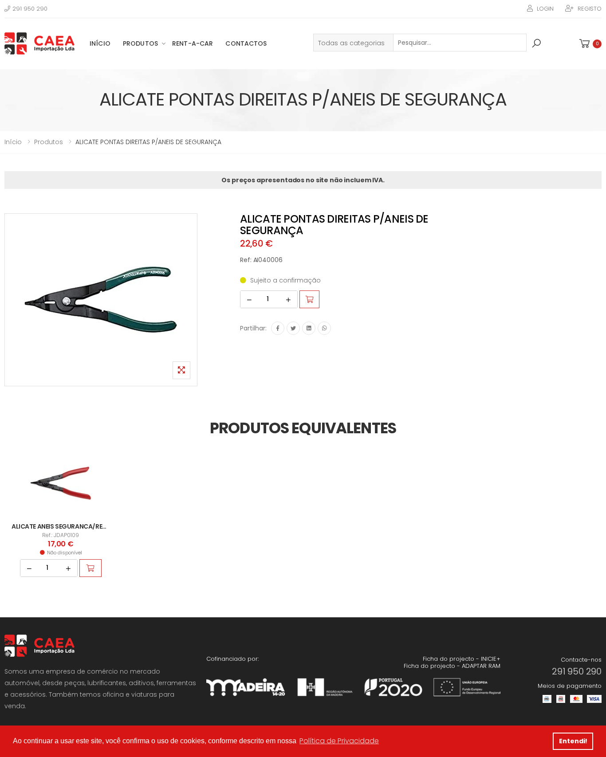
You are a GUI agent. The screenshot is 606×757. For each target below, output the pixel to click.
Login (545, 8)
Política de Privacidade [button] (339, 741)
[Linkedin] (308, 328)
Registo (590, 8)
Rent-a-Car (192, 43)
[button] (590, 43)
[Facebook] (277, 328)
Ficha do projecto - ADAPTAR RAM (452, 666)
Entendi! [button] (573, 741)
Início (100, 43)
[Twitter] (293, 328)
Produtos (140, 43)
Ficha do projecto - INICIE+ (461, 659)
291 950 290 (29, 8)
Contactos (246, 43)
